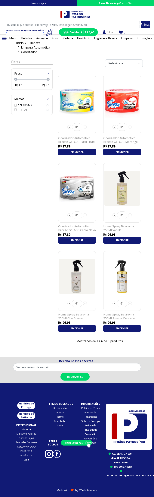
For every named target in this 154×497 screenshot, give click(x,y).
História (26, 429)
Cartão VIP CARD (26, 446)
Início (20, 43)
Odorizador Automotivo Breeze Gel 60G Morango (120, 140)
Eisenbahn (60, 421)
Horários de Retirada (26, 415)
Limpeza (34, 43)
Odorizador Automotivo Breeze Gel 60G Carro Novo (77, 228)
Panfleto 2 (26, 455)
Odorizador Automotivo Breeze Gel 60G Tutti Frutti (76, 140)
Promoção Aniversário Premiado (90, 438)
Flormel (60, 416)
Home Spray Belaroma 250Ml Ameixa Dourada (119, 316)
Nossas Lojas (39, 3)
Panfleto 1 (26, 451)
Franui (60, 412)
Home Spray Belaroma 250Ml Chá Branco (73, 316)
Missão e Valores (26, 433)
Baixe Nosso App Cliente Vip (115, 3)
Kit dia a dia (60, 408)
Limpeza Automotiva (35, 47)
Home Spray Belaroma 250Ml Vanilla (118, 228)
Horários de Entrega (26, 405)
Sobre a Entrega (90, 421)
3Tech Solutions (88, 490)
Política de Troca (90, 408)
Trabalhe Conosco (26, 442)
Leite (60, 425)
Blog (26, 459)
